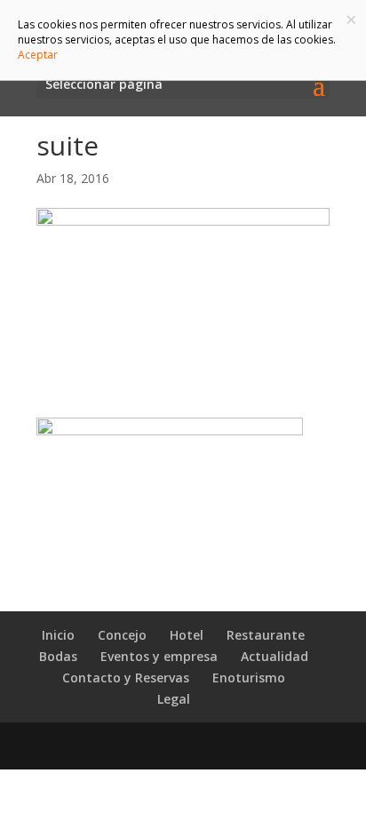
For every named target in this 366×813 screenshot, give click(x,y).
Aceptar (38, 54)
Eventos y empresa (159, 656)
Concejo (122, 634)
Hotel (186, 634)
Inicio (58, 634)
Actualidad (274, 656)
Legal (173, 698)
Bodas (58, 656)
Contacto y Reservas (125, 677)
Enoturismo (248, 677)
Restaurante (266, 634)
